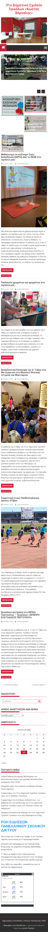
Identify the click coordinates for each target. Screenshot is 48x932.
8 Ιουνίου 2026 (10, 64)
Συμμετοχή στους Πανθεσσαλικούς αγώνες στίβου (20, 499)
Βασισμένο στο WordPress (15, 925)
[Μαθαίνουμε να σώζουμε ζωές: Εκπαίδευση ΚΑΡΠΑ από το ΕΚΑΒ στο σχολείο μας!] (24, 196)
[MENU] (45, 47)
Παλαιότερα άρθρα (11, 685)
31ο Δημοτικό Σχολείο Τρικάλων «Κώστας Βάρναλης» (24, 9)
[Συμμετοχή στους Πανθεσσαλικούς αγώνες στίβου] (24, 537)
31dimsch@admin (24, 64)
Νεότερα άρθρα (38, 685)
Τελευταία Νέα (6, 276)
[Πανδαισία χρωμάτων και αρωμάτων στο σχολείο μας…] (24, 308)
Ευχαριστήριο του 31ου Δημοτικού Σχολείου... (34, 127)
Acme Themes (28, 928)
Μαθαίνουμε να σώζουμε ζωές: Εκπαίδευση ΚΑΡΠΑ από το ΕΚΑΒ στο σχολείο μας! (21, 157)
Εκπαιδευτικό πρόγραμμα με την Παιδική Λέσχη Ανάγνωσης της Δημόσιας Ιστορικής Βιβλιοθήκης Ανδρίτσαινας (21, 847)
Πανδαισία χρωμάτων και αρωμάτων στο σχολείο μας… (23, 283)
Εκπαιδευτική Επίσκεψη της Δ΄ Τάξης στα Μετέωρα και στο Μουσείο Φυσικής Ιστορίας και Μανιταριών (23, 372)
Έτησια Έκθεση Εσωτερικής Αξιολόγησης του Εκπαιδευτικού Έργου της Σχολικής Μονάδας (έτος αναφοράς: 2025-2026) (22, 779)
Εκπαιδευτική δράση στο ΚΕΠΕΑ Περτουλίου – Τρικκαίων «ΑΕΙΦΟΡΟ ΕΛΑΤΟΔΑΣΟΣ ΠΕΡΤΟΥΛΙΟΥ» (20, 615)
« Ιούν (3, 763)
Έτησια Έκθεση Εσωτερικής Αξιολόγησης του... (12, 111)
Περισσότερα (7, 270)
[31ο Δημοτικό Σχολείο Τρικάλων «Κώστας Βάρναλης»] (3, 47)
